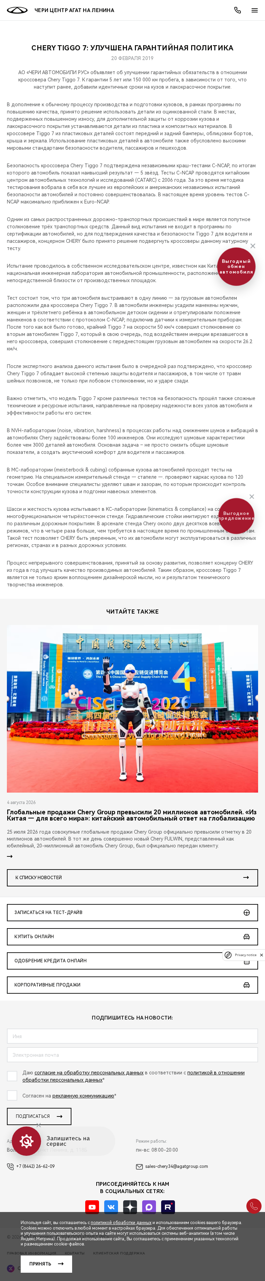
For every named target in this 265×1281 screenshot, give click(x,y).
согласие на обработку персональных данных (89, 1072)
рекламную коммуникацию (83, 1096)
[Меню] (254, 10)
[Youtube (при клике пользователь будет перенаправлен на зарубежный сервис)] (92, 1207)
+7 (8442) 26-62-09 (35, 1166)
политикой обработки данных (121, 1222)
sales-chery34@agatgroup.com (176, 1166)
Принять (40, 1264)
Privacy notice (245, 955)
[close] (261, 954)
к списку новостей (39, 877)
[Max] (149, 1207)
